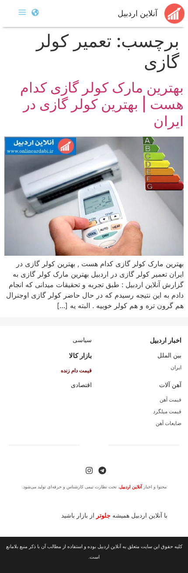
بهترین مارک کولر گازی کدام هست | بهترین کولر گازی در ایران (102, 104)
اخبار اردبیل (165, 340)
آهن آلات (170, 384)
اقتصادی (81, 384)
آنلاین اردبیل (137, 13)
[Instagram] (89, 470)
